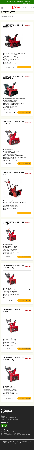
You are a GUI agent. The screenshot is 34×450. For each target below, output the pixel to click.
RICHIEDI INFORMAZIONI (24, 67)
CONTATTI (26, 3)
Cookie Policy (12, 443)
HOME (24, 8)
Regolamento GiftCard (23, 443)
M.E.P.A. (27, 1)
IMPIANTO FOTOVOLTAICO (14, 1)
